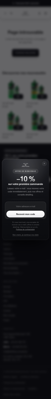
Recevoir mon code (25, 214)
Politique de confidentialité (25, 229)
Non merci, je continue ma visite (26, 234)
